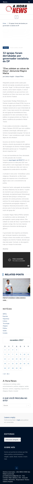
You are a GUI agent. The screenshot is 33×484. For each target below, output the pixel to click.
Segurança (6, 319)
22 (16, 363)
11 (28, 354)
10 (24, 354)
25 (28, 363)
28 (12, 368)
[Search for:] (8, 2)
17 (24, 359)
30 (20, 368)
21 (12, 363)
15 (16, 359)
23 (20, 363)
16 (20, 359)
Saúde (5, 331)
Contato (5, 333)
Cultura (5, 321)
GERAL (5, 314)
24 (24, 363)
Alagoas (5, 326)
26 (5, 368)
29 (16, 368)
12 (5, 359)
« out (4, 374)
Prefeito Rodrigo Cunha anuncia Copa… (14, 299)
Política (5, 328)
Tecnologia (6, 323)
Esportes (5, 316)
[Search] (29, 2)
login (18, 420)
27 (9, 368)
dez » (8, 374)
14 (12, 359)
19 (5, 363)
